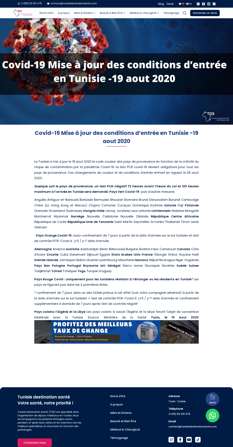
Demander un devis (205, 13)
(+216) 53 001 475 (179, 414)
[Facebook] (203, 4)
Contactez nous (35, 443)
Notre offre (47, 13)
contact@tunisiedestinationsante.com (193, 426)
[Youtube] (208, 4)
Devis (170, 4)
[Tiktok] (214, 4)
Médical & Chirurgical (143, 13)
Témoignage (171, 13)
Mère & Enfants (83, 13)
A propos (64, 13)
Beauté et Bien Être (123, 421)
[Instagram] (198, 4)
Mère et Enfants (121, 413)
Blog (161, 4)
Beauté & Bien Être (111, 13)
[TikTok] (198, 439)
